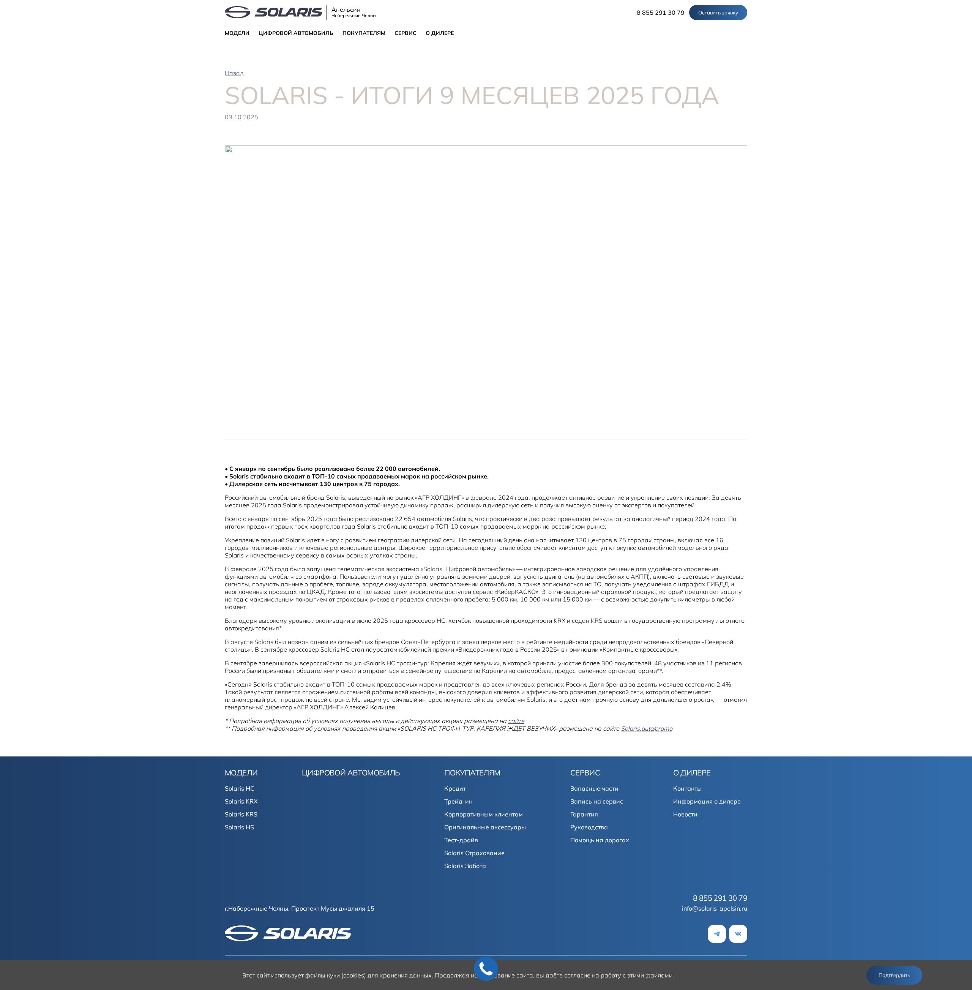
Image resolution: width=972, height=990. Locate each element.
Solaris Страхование (474, 853)
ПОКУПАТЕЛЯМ (363, 33)
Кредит (455, 788)
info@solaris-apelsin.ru (714, 908)
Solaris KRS (241, 814)
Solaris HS (239, 827)
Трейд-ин (458, 801)
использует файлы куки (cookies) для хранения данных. (352, 975)
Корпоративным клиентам (483, 814)
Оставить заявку (718, 12)
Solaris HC (239, 788)
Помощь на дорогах (599, 840)
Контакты (687, 788)
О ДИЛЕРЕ (440, 33)
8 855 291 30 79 (661, 12)
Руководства (589, 827)
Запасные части (594, 788)
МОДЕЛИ (237, 33)
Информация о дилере (707, 801)
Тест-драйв (461, 840)
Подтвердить (894, 975)
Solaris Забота (465, 866)
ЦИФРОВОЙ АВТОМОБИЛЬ (296, 33)
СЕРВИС (405, 33)
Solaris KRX (241, 801)
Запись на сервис (596, 801)
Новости (685, 814)
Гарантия (584, 814)
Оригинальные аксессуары (485, 827)
